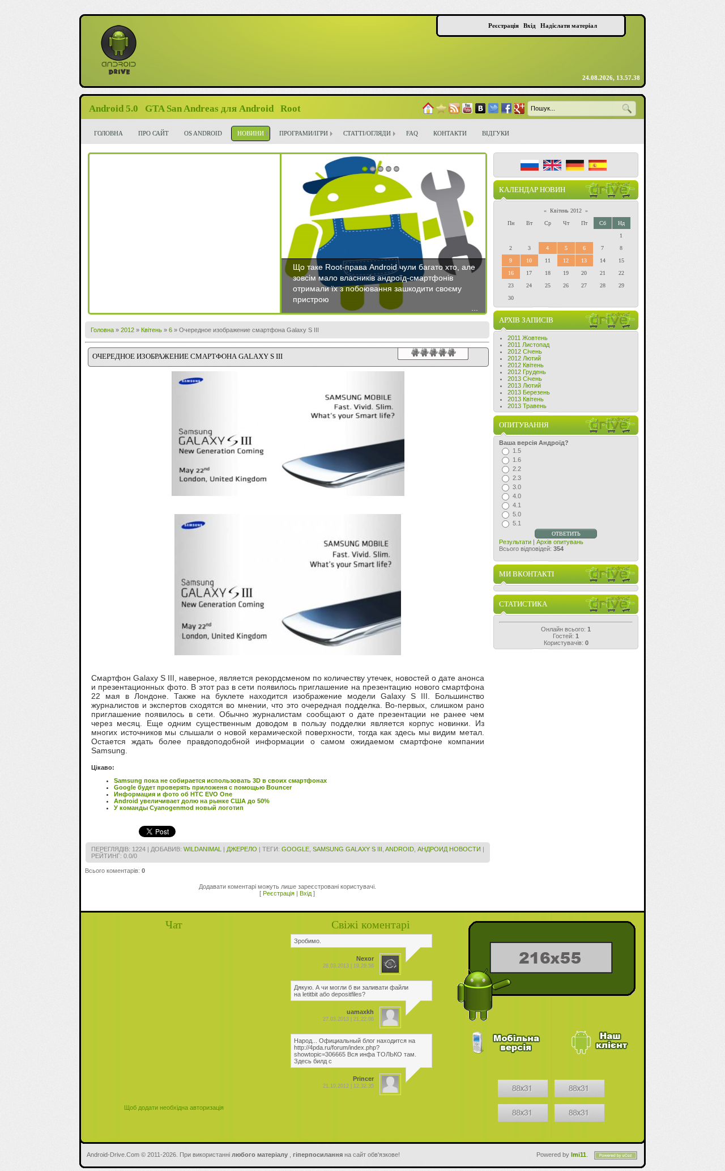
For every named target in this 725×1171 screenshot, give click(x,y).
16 (511, 273)
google (295, 849)
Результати (515, 541)
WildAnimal (202, 849)
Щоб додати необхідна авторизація (174, 1107)
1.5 (517, 450)
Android (399, 849)
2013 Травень (527, 405)
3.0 (517, 486)
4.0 (517, 496)
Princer (363, 1078)
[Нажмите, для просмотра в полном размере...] (287, 652)
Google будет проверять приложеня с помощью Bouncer (203, 787)
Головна (102, 329)
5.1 (517, 523)
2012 (127, 329)
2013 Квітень (526, 399)
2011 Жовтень (528, 337)
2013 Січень (525, 378)
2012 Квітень (526, 365)
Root (290, 108)
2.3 (517, 477)
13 (584, 260)
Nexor (365, 958)
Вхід (306, 893)
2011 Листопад (528, 344)
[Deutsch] (575, 165)
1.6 (517, 459)
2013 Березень (529, 392)
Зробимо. (307, 940)
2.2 (517, 468)
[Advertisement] (184, 233)
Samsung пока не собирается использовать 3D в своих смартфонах (220, 780)
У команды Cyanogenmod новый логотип (179, 807)
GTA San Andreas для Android (209, 108)
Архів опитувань (559, 541)
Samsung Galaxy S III (347, 849)
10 (529, 260)
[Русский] (530, 165)
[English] (552, 165)
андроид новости (449, 849)
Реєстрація (279, 893)
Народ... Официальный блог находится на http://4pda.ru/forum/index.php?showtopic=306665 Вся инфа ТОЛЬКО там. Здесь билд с (355, 1050)
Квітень (151, 329)
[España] (597, 165)
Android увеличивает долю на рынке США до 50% (192, 800)
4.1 (517, 505)
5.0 (517, 514)
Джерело (242, 849)
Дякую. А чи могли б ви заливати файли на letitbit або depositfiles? (351, 991)
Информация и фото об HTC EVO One (173, 794)
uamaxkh (360, 1011)
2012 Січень (525, 351)
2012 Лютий (524, 358)
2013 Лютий (524, 385)
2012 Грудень (527, 371)
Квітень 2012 (566, 210)
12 (566, 260)
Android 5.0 (113, 108)
